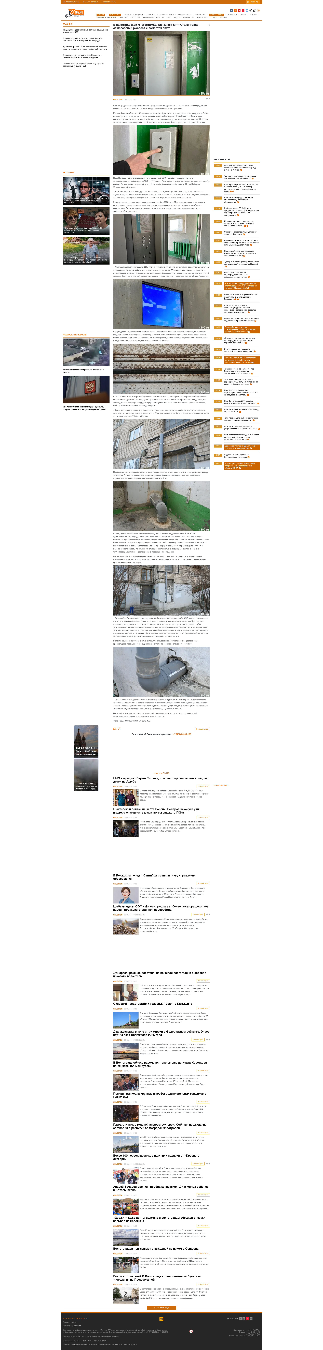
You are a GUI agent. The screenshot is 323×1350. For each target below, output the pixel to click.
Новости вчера (109, 2)
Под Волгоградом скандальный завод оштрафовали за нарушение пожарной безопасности (241, 437)
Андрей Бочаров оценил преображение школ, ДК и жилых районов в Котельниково (240, 329)
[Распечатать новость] (209, 25)
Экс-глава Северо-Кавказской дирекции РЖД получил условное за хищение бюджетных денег (241, 382)
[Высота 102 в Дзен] (243, 10)
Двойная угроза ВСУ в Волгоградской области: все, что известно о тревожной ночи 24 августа (85, 48)
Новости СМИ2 (161, 773)
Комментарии (202, 729)
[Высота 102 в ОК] (235, 10)
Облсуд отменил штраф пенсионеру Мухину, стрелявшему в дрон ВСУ (83, 65)
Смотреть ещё (161, 1308)
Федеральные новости (75, 335)
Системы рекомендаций (72, 1325)
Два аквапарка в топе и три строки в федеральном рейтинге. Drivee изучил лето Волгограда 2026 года (241, 243)
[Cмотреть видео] (233, 191)
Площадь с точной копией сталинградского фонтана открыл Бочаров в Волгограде (83, 40)
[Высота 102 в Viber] (250, 10)
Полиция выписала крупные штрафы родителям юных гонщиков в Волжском (241, 297)
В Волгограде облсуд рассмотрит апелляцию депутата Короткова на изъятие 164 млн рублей (241, 286)
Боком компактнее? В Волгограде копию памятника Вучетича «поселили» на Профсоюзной (240, 360)
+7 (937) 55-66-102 (182, 734)
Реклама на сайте (69, 1322)
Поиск (252, 2)
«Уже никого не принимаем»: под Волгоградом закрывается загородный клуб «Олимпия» (239, 371)
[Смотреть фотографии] (240, 170)
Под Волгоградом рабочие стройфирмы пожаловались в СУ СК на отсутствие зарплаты (241, 393)
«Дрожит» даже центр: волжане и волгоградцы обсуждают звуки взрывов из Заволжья (239, 341)
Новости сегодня (90, 2)
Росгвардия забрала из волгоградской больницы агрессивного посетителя (236, 275)
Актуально (68, 173)
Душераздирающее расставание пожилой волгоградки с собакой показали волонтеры (239, 223)
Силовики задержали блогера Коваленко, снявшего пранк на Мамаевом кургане (82, 56)
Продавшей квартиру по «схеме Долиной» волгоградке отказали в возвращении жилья (240, 253)
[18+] (258, 10)
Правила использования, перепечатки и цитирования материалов (113, 1344)
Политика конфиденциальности (75, 1344)
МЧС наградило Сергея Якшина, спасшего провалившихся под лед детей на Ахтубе (240, 168)
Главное (67, 24)
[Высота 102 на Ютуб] (239, 10)
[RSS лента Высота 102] (251, 1318)
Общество (117, 99)
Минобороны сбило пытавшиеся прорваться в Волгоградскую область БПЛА (240, 466)
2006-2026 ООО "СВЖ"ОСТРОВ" (75, 1318)
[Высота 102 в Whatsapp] (254, 10)
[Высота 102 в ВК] (231, 10)
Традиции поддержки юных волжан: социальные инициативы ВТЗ (85, 31)
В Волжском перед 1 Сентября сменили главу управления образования (238, 200)
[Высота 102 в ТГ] (247, 10)
